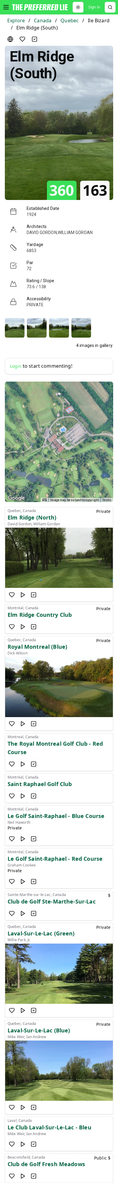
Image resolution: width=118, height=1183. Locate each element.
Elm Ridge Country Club (40, 614)
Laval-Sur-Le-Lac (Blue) (39, 1030)
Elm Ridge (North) (32, 517)
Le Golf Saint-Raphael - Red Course (55, 858)
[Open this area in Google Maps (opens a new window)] (16, 498)
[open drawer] (6, 7)
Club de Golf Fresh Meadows (46, 1164)
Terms (106, 500)
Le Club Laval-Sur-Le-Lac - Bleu (49, 1127)
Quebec (70, 20)
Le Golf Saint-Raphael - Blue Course (56, 815)
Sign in (94, 7)
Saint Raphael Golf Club (40, 784)
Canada (42, 20)
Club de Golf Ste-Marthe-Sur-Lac (52, 901)
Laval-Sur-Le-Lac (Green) (41, 933)
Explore (16, 20)
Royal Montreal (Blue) (37, 646)
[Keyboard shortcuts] (44, 499)
